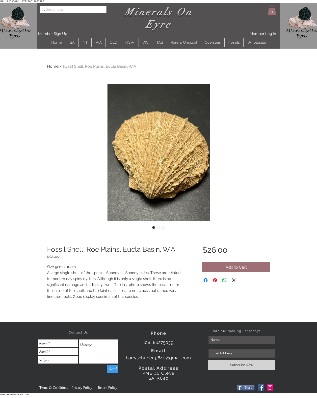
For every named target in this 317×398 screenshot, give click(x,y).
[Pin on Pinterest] (215, 280)
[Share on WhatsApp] (224, 280)
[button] (52, 34)
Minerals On (158, 12)
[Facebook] (261, 387)
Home (52, 66)
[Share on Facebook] (206, 280)
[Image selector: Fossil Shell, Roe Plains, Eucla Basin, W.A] (153, 227)
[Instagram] (270, 387)
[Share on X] (234, 280)
